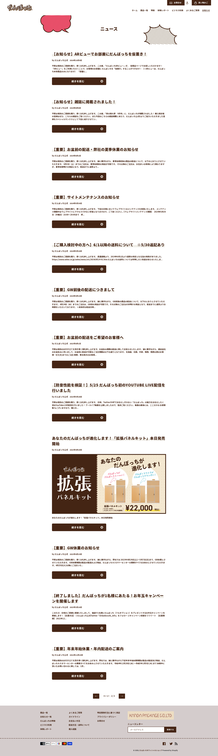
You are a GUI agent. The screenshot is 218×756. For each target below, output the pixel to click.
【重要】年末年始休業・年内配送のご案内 (88, 648)
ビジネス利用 (46, 725)
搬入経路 (72, 729)
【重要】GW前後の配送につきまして (83, 289)
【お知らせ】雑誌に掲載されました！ (84, 101)
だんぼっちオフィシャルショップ (150, 750)
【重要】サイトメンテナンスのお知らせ (86, 197)
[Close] (211, 706)
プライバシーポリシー (106, 716)
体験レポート (46, 729)
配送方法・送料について (79, 725)
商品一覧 (44, 712)
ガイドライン (74, 716)
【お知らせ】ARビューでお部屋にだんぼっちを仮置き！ (99, 53)
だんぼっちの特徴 (47, 720)
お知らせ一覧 (46, 716)
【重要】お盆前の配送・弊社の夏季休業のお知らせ (95, 149)
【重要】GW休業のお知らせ (76, 547)
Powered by (173, 750)
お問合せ (101, 720)
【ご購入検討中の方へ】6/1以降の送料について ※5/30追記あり (108, 244)
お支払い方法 (74, 720)
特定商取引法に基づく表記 (108, 712)
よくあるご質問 (75, 712)
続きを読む (78, 81)
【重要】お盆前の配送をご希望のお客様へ (88, 337)
